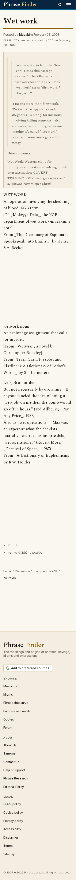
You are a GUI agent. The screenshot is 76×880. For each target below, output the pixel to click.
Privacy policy (13, 821)
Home (7, 571)
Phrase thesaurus (15, 702)
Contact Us (11, 762)
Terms (8, 845)
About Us (9, 745)
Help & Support (14, 770)
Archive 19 (50, 571)
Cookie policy (13, 812)
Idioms (8, 694)
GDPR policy (12, 804)
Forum (7, 727)
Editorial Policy (13, 787)
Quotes (8, 719)
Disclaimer (10, 837)
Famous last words (17, 711)
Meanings (10, 686)
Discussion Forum (27, 571)
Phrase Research (15, 778)
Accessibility (12, 829)
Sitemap (9, 854)
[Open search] (60, 5)
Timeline (9, 753)
